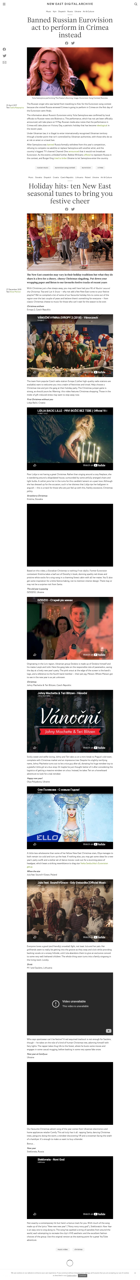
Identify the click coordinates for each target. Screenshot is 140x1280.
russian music (42, 167)
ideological (102, 125)
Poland (88, 177)
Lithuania (79, 177)
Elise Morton (15, 291)
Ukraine (78, 11)
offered (87, 155)
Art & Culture (88, 11)
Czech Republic (67, 177)
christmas (78, 1249)
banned (50, 144)
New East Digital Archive (70, 4)
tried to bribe (60, 158)
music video (63, 1249)
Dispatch (62, 11)
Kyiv (55, 11)
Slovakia (38, 177)
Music (49, 11)
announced (73, 151)
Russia (70, 11)
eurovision (86, 167)
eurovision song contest (65, 167)
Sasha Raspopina (17, 107)
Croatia (56, 177)
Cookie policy (72, 1275)
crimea (100, 167)
